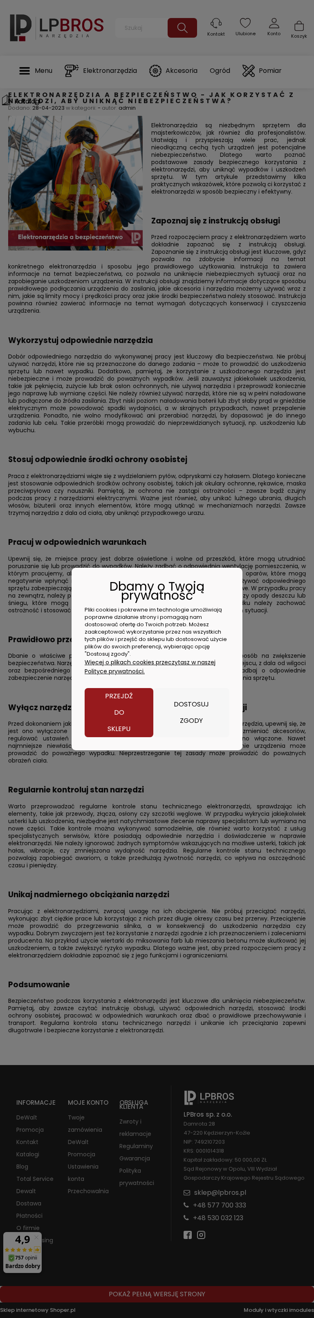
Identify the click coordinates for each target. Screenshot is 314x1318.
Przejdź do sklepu (119, 712)
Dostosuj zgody (191, 712)
